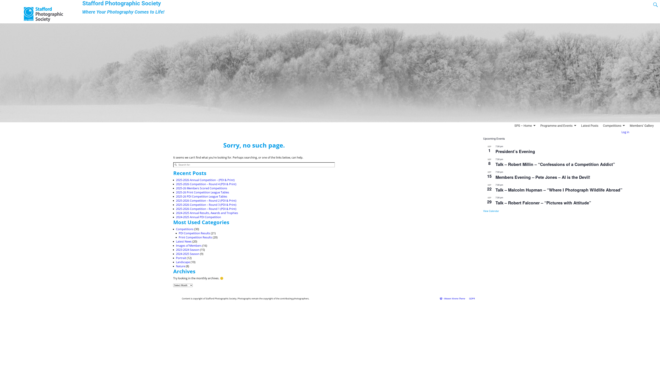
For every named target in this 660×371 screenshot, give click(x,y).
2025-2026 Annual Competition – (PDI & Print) (205, 180)
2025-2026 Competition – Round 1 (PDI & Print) (206, 209)
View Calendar (491, 211)
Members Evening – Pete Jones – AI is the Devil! (543, 177)
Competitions (612, 125)
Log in (625, 132)
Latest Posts (589, 125)
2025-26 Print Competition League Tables (202, 192)
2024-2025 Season (187, 254)
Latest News (184, 241)
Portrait (181, 258)
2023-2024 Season (187, 250)
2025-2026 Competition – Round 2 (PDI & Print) (206, 201)
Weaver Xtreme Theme (454, 298)
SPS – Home (523, 125)
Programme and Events (556, 125)
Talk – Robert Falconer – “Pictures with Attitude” (543, 203)
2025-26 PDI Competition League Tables (201, 196)
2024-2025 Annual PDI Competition (198, 217)
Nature (180, 266)
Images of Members (189, 246)
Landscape (183, 262)
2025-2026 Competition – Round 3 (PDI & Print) (206, 205)
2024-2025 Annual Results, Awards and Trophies (207, 213)
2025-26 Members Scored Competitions (201, 188)
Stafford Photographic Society (121, 3)
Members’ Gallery (642, 125)
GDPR (472, 298)
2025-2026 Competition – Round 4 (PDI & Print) (206, 184)
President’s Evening (515, 151)
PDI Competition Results (194, 233)
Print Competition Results (195, 237)
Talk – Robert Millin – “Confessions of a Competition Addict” (555, 164)
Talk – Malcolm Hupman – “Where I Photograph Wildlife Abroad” (559, 190)
